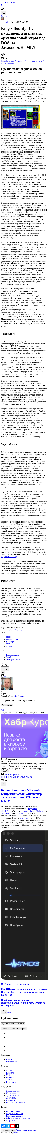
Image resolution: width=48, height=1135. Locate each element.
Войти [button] (4, 16)
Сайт (3, 710)
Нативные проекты (14, 1116)
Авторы (9, 1080)
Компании (10, 1077)
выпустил (24, 818)
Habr (15, 1133)
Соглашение (11, 1100)
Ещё (9, 1012)
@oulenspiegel (20, 696)
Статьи (9, 1070)
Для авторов (11, 1093)
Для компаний (12, 1095)
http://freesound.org (9, 557)
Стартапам (10, 1120)
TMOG (21, 813)
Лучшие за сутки (8, 1024)
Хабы (8, 1075)
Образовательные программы (19, 1118)
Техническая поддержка (26, 1130)
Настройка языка (8, 1130)
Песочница (11, 1082)
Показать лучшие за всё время (14, 1029)
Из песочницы (7, 63)
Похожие (20, 1024)
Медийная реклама (14, 1113)
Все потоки (10, 2)
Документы (11, 1098)
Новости (10, 1073)
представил (6, 813)
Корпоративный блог (15, 1111)
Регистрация (11, 1062)
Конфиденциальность (15, 1102)
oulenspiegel (6, 22)
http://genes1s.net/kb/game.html (13, 630)
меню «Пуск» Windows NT (34, 811)
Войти (9, 1059)
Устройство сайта (13, 1091)
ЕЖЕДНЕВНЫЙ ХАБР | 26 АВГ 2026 (17, 777)
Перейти (5, 771)
